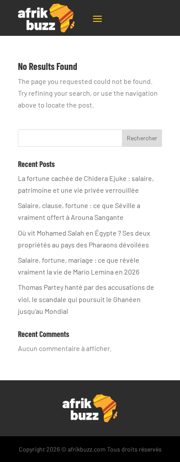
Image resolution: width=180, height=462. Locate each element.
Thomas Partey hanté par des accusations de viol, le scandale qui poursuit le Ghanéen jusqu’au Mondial (86, 299)
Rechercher (142, 138)
